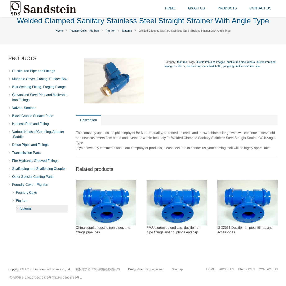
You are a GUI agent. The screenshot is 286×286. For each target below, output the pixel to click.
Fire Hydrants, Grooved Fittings (35, 160)
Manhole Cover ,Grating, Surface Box (39, 79)
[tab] (88, 120)
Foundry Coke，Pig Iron (84, 30)
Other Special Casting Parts (32, 176)
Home (59, 30)
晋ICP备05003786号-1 (67, 277)
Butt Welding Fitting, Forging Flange (39, 87)
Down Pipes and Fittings (30, 145)
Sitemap (177, 269)
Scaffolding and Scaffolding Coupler (39, 168)
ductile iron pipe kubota (241, 62)
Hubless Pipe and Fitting (30, 124)
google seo (156, 269)
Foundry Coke (26, 192)
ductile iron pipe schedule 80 (204, 66)
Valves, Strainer (24, 108)
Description (88, 120)
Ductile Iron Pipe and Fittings (33, 71)
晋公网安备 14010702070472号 (30, 277)
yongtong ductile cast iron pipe (241, 66)
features (127, 30)
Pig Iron (110, 30)
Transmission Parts (26, 153)
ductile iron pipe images (210, 62)
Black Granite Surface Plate (32, 116)
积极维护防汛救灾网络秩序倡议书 (98, 269)
